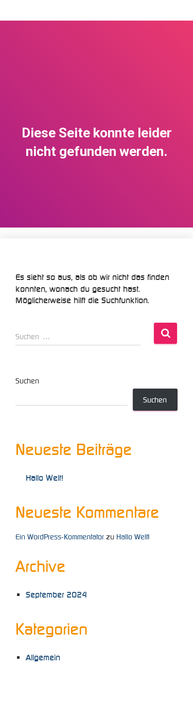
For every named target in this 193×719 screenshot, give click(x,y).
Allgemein (43, 657)
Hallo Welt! (44, 478)
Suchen (27, 381)
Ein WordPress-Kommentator (59, 537)
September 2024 (56, 595)
